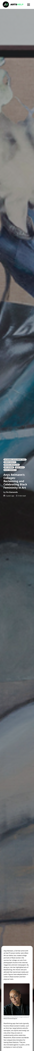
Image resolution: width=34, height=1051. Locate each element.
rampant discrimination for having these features (14, 1041)
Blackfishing (8, 970)
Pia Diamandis (12, 492)
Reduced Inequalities (11, 464)
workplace (7, 1047)
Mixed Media (20, 467)
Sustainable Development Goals (15, 459)
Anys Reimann (8, 467)
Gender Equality (9, 462)
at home (19, 1047)
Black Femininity (10, 470)
